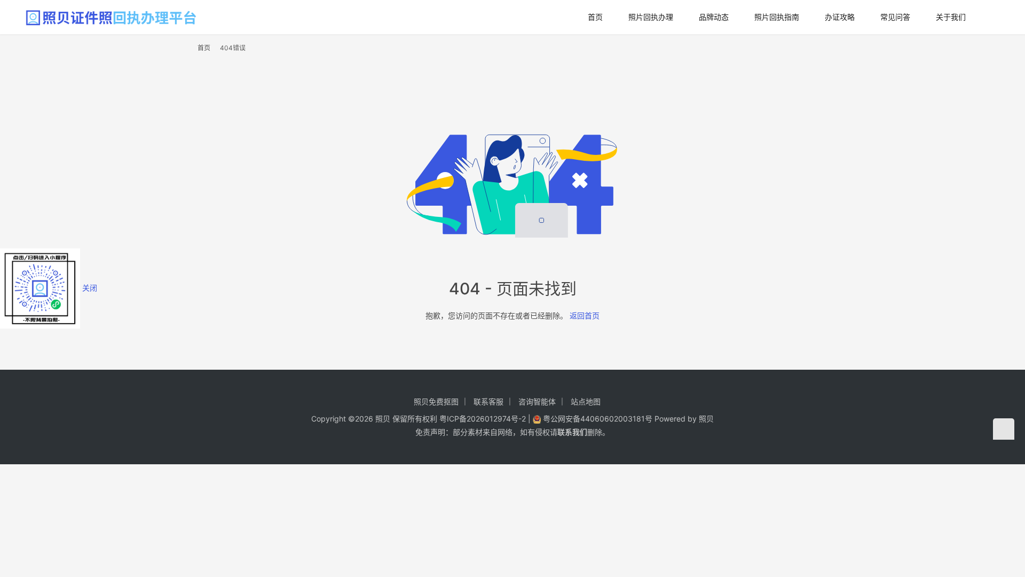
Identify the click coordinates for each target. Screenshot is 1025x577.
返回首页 (585, 315)
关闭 (89, 287)
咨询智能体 (537, 401)
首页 (595, 16)
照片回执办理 (650, 16)
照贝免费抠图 (436, 401)
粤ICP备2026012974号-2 (482, 418)
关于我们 (951, 16)
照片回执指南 (776, 16)
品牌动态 (714, 16)
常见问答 (895, 16)
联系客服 (488, 401)
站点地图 (586, 401)
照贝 (706, 418)
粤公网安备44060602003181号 (596, 418)
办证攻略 (840, 16)
